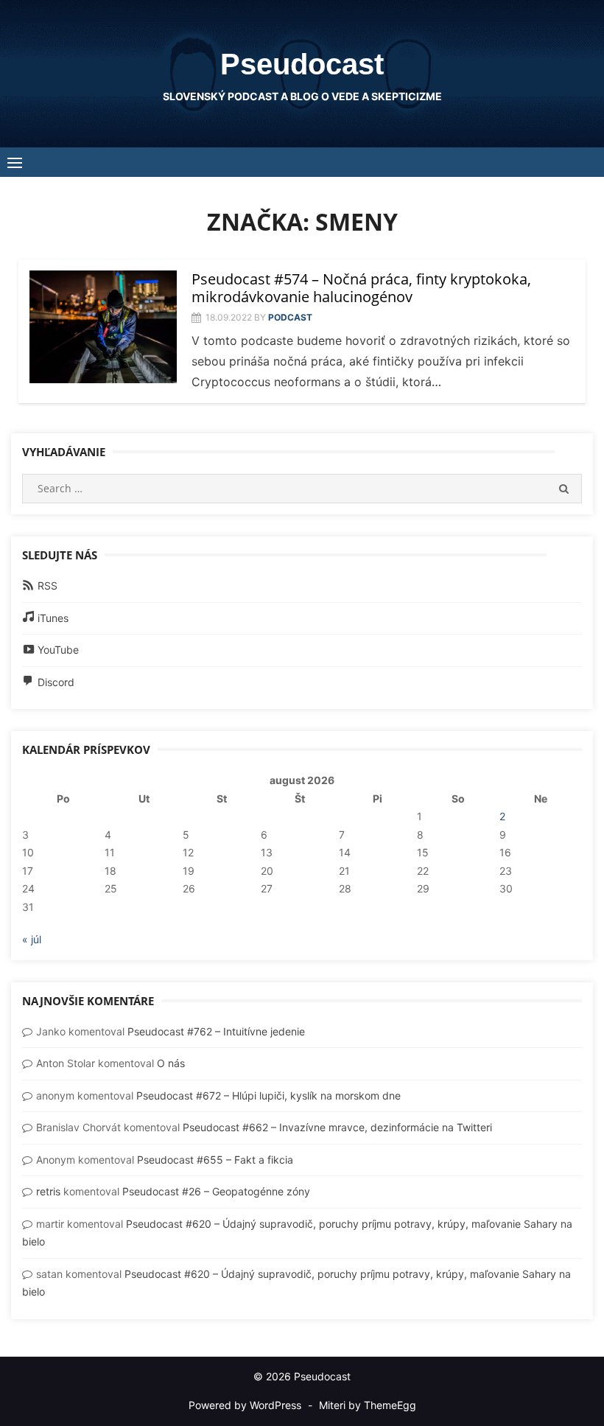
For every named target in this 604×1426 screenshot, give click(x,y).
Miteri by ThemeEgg (367, 1405)
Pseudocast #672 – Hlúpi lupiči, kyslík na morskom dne (268, 1095)
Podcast (290, 317)
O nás (171, 1063)
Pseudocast (302, 64)
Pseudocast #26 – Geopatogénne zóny (216, 1191)
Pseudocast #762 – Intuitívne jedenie (216, 1031)
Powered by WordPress (245, 1405)
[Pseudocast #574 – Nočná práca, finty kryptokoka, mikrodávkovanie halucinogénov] (103, 327)
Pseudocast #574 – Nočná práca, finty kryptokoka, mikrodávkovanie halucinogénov (361, 288)
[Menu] (14, 162)
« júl (31, 939)
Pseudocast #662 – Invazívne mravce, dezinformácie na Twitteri (337, 1127)
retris (48, 1191)
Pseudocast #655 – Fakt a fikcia (215, 1159)
